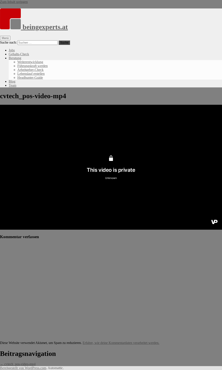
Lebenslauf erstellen (31, 73)
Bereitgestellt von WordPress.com (23, 368)
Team (12, 85)
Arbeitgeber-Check (30, 70)
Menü (5, 38)
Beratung (15, 58)
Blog (12, 81)
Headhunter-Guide (30, 77)
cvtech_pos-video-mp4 (18, 364)
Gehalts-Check (19, 54)
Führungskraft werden (32, 66)
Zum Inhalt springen (14, 2)
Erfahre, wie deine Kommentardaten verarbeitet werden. (121, 343)
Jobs (12, 50)
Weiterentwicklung (30, 62)
